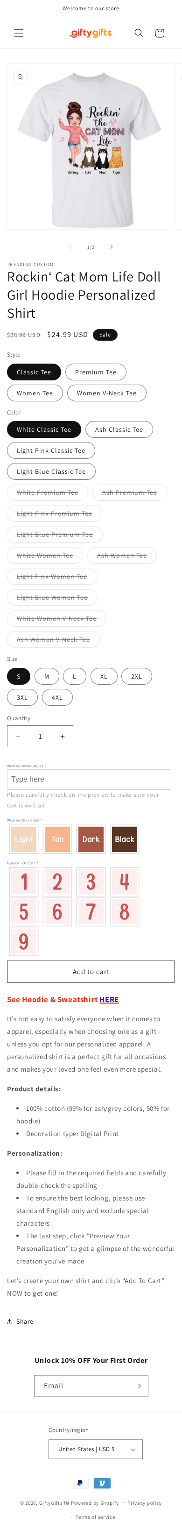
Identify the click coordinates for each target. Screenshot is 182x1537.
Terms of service (95, 1517)
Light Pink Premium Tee (59, 515)
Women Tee (35, 393)
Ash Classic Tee (119, 429)
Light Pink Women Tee (57, 578)
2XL (136, 676)
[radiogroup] (88, 839)
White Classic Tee (44, 429)
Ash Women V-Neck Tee (58, 641)
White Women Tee (50, 557)
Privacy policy (144, 1503)
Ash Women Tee (127, 557)
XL (104, 676)
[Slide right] (111, 247)
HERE (109, 999)
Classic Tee (34, 372)
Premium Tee (96, 372)
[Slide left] (70, 247)
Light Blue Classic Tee (51, 471)
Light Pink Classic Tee (51, 450)
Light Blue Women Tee (57, 599)
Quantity (18, 718)
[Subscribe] (137, 1386)
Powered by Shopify (95, 1502)
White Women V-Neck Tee (61, 620)
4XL (57, 697)
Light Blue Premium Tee (60, 536)
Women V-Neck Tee (107, 393)
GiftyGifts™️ (54, 1502)
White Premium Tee (52, 494)
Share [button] (25, 1321)
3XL (22, 697)
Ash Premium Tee (134, 494)
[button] (18, 33)
